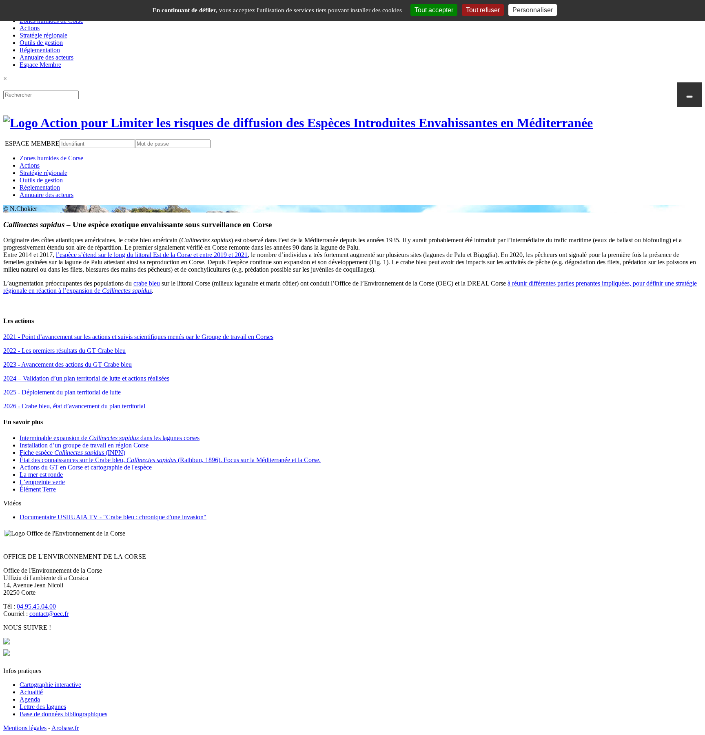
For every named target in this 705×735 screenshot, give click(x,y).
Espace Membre (40, 64)
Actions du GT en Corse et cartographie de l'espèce (86, 467)
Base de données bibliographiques (63, 714)
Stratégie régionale (43, 35)
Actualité (31, 692)
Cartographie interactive (50, 684)
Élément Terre (38, 489)
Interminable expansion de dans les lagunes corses (110, 437)
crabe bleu (146, 283)
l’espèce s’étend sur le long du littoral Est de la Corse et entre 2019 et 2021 (152, 254)
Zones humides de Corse (51, 158)
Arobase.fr (65, 727)
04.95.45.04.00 (36, 606)
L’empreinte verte (42, 481)
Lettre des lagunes (43, 706)
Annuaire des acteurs (46, 57)
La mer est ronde (41, 474)
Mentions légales (25, 727)
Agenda (30, 699)
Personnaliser (532, 10)
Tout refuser (483, 10)
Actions (30, 27)
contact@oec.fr (49, 613)
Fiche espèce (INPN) (72, 452)
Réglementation (40, 49)
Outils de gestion (41, 42)
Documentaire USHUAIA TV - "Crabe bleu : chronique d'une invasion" (113, 517)
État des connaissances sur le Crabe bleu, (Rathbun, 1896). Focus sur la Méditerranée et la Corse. (170, 459)
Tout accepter (434, 10)
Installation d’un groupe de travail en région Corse (84, 445)
